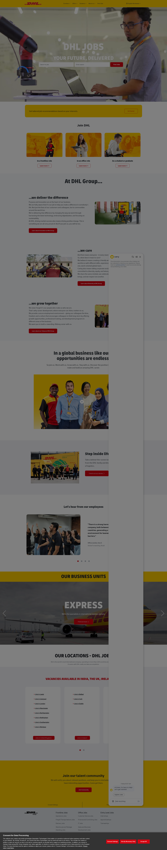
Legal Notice (10, 848)
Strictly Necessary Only (128, 841)
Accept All (144, 841)
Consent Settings (112, 841)
